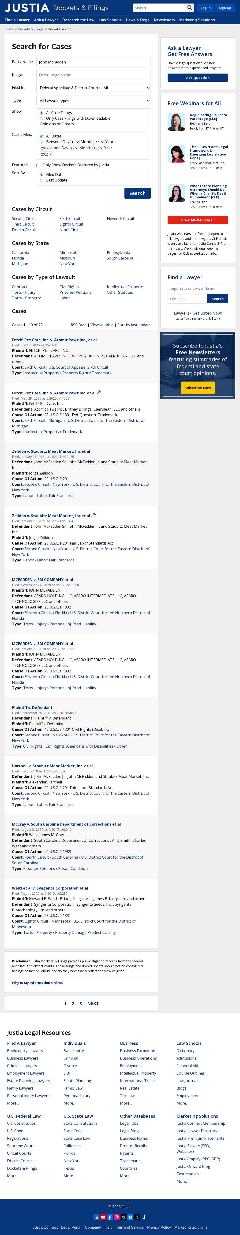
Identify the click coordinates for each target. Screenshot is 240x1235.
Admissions (186, 1058)
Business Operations (138, 1058)
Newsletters (164, 20)
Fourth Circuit (24, 229)
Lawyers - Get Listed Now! (198, 313)
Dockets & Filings (22, 1168)
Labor (65, 297)
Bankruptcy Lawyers (25, 1050)
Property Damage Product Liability (85, 932)
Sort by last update (134, 324)
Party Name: (23, 61)
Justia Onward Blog (193, 1166)
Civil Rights (69, 286)
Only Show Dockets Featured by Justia (76, 164)
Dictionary (185, 1050)
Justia (126, 1207)
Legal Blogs (130, 1130)
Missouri (67, 258)
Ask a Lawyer (46, 20)
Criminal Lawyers (22, 1065)
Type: (17, 100)
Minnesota (69, 252)
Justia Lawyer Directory (196, 1130)
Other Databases (137, 1116)
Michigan (20, 263)
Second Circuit (24, 218)
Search (137, 193)
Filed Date (55, 174)
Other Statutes (120, 292)
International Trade (137, 1080)
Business (129, 1043)
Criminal (71, 1058)
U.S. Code (15, 1130)
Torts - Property (26, 297)
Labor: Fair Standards (55, 495)
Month (87, 141)
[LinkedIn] (96, 1217)
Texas (69, 1168)
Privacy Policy (159, 1227)
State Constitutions (81, 1123)
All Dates (54, 136)
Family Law (73, 1088)
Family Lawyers (20, 1088)
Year (109, 141)
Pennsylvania (118, 252)
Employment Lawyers (26, 1073)
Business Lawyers (22, 1058)
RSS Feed (78, 324)
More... (13, 1103)
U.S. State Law (78, 1116)
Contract (19, 286)
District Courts (20, 1160)
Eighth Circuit (71, 224)
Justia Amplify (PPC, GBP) (198, 1158)
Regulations (17, 1138)
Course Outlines (190, 1073)
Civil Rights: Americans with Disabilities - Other (86, 746)
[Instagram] (117, 1217)
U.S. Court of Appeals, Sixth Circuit (78, 367)
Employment (131, 1065)
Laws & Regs (138, 20)
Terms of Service (130, 1227)
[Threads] (123, 1217)
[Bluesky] (130, 1217)
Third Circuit (23, 224)
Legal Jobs (129, 1123)
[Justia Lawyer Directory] (144, 1217)
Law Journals (187, 1080)
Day (66, 141)
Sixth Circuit (70, 218)
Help (108, 1227)
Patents (127, 1153)
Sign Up (225, 8)
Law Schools (110, 20)
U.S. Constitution (21, 1123)
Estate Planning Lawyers (28, 1080)
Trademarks (131, 1160)
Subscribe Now (198, 387)
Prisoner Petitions (75, 292)
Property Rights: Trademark (87, 372)
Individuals (75, 1043)
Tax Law (127, 1095)
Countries (128, 1168)
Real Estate (129, 1088)
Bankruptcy (74, 1050)
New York (68, 263)
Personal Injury (77, 1095)
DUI (67, 1073)
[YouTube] (103, 1217)
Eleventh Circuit (120, 218)
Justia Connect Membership (200, 1123)
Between (54, 141)
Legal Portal (71, 1227)
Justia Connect (45, 1227)
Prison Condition (73, 868)
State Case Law (77, 1138)
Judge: (17, 74)
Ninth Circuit (71, 229)
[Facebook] (110, 1217)
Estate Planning (77, 1080)
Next (93, 1003)
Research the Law (78, 20)
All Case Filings (59, 112)
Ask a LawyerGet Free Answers (190, 50)
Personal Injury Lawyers (28, 1095)
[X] (137, 1217)
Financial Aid (187, 1065)
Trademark (72, 431)
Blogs (181, 1088)
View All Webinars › (198, 220)
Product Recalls (133, 1145)
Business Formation (137, 1050)
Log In (205, 8)
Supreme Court (20, 1145)
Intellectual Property (125, 286)
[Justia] (27, 8)
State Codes (74, 1130)
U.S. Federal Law (24, 1116)
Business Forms (134, 1138)
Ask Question (198, 77)
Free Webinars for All (194, 103)
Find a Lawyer (17, 20)
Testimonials (187, 1173)
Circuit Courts (19, 1153)
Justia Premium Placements (200, 1138)
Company (93, 1227)
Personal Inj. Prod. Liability (73, 624)
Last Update (57, 180)
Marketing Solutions (197, 20)
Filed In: (18, 87)
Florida (18, 258)
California (20, 252)
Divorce (70, 1065)
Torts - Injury (23, 292)
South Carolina (120, 258)
